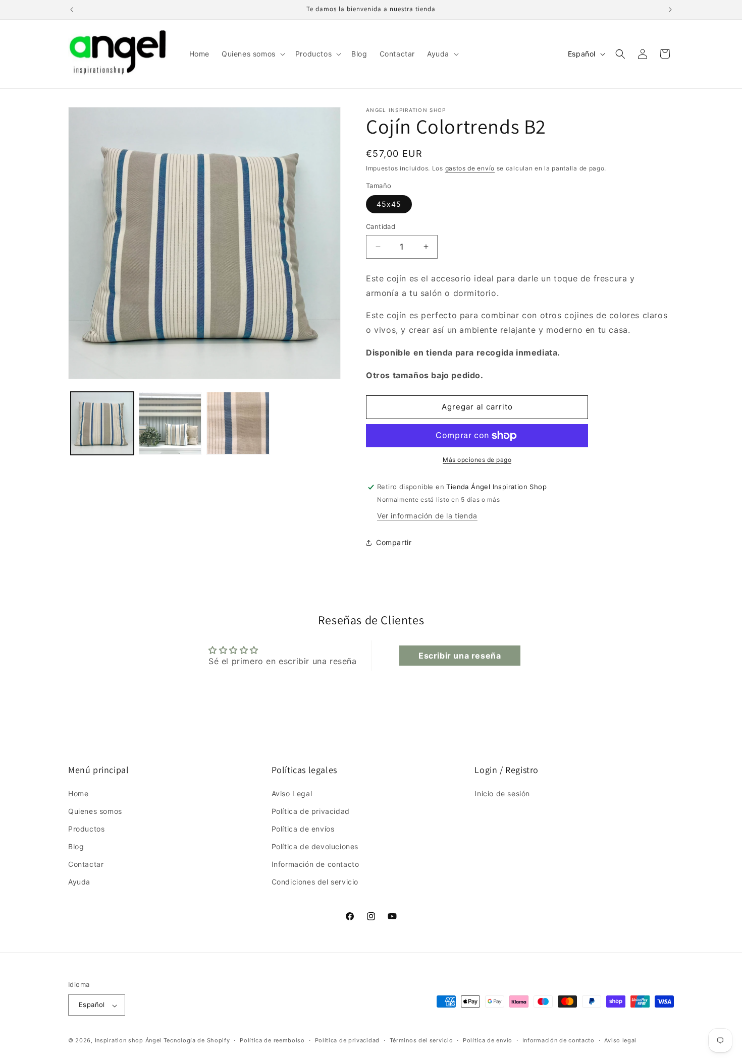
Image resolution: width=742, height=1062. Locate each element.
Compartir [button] (393, 542)
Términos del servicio (421, 1040)
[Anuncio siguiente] (670, 9)
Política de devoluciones (315, 846)
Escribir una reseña (459, 656)
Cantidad (380, 226)
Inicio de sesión (502, 793)
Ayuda (79, 881)
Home (78, 793)
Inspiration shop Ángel (129, 1040)
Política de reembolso (272, 1040)
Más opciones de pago (477, 459)
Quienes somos (95, 810)
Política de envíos (303, 828)
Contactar (85, 864)
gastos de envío (470, 168)
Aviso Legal (292, 793)
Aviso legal (620, 1040)
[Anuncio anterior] (72, 9)
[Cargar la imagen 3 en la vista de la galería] (238, 423)
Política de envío (487, 1040)
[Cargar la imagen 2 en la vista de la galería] (170, 423)
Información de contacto (315, 864)
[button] (252, 54)
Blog (76, 846)
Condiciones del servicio (315, 881)
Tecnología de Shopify (197, 1040)
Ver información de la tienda (427, 515)
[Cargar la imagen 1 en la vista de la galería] (102, 423)
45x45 (389, 204)
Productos (86, 828)
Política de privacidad (311, 810)
